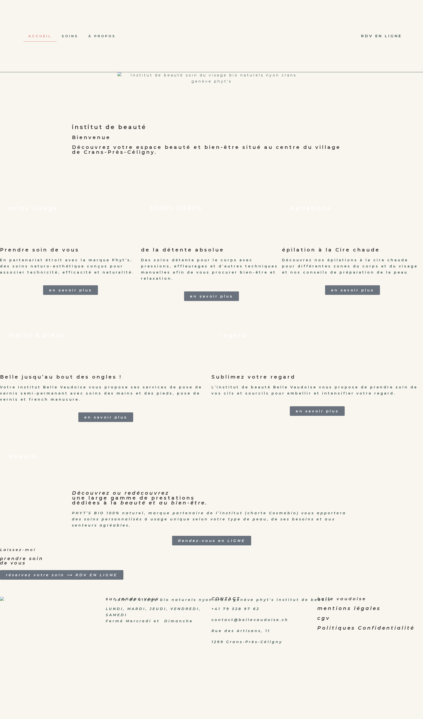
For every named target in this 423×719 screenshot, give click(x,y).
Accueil (40, 36)
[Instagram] (323, 36)
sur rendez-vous (132, 598)
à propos (102, 36)
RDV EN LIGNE (381, 36)
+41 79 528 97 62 (236, 609)
